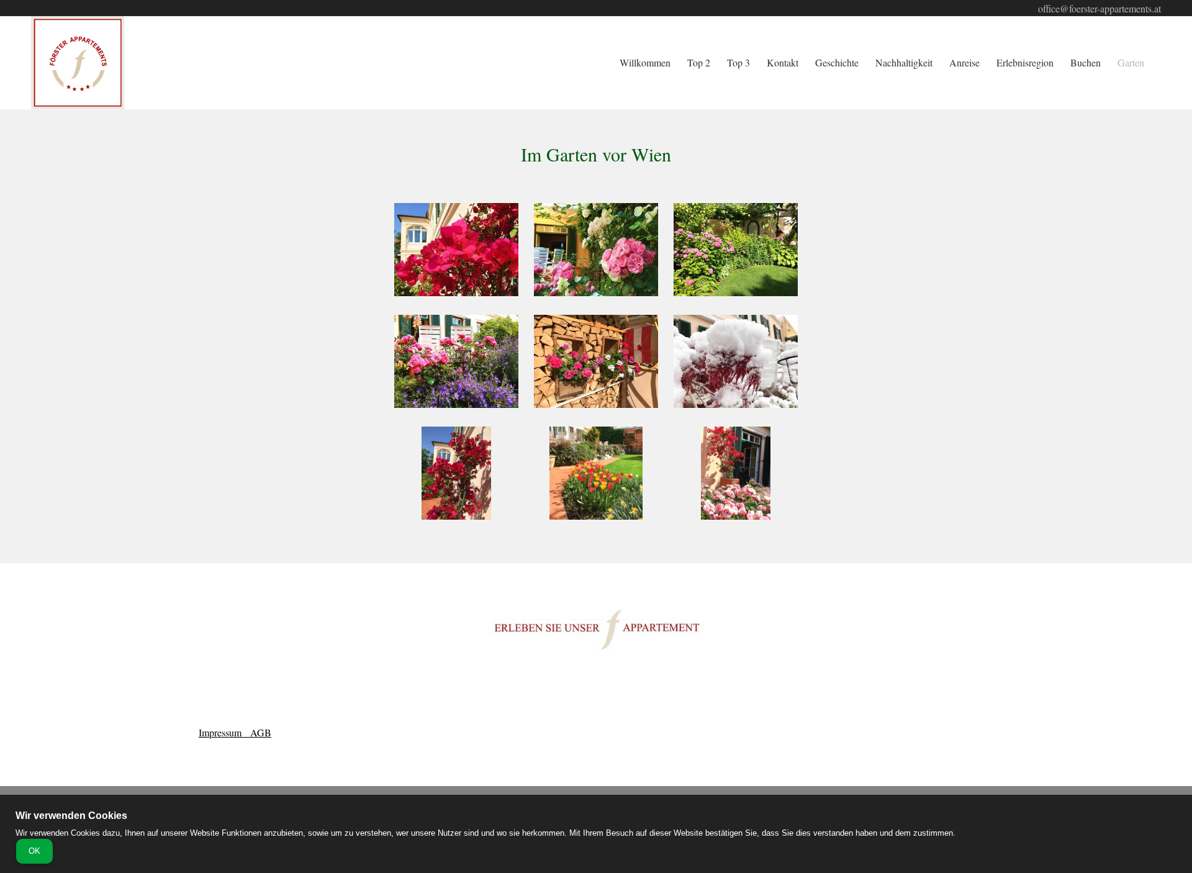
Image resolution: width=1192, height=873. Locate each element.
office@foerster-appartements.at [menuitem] (1099, 8)
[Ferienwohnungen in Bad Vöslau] (77, 62)
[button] (456, 253)
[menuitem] (645, 63)
